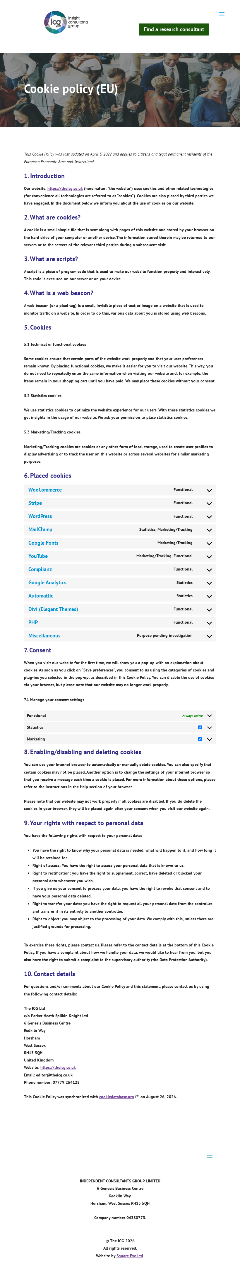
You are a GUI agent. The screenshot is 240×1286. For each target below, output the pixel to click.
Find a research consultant (174, 29)
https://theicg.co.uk (65, 188)
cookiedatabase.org (116, 1096)
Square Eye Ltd (129, 1255)
